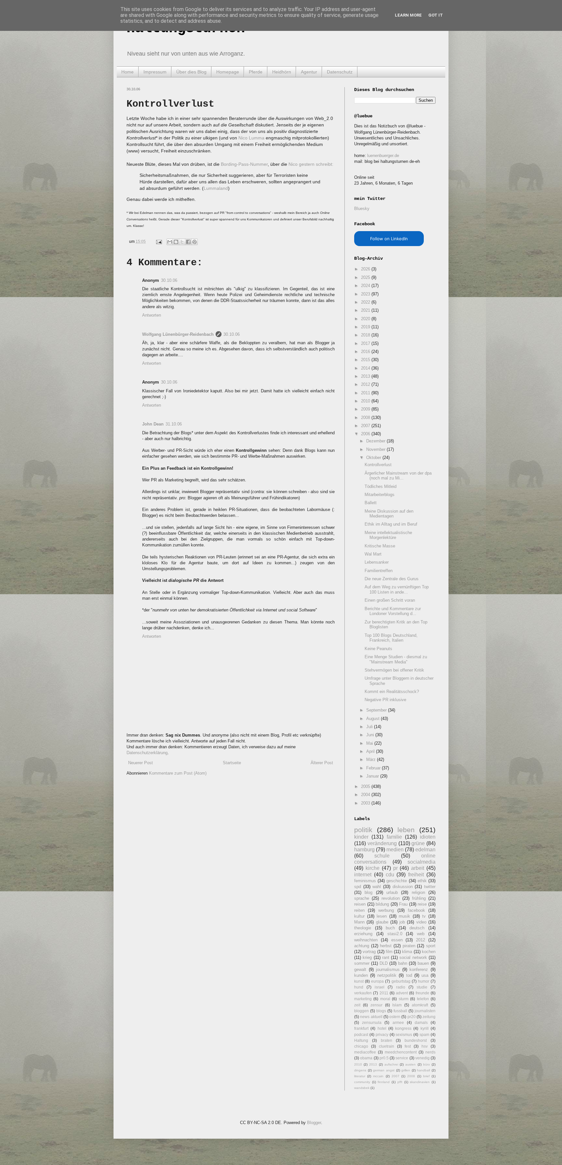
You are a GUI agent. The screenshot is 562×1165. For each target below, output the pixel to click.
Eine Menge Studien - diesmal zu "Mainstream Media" (396, 659)
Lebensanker (377, 562)
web (420, 933)
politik (363, 829)
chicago (361, 1046)
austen (410, 1064)
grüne (418, 843)
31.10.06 (174, 424)
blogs (381, 1011)
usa (424, 975)
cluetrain (386, 1046)
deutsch (416, 927)
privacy (382, 1034)
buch (390, 927)
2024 (366, 285)
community (362, 1082)
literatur (359, 1076)
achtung (361, 945)
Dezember (376, 441)
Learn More (408, 15)
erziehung (363, 933)
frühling (419, 898)
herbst (386, 945)
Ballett (371, 502)
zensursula (371, 1022)
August (373, 718)
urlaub (392, 892)
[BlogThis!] (176, 242)
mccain (378, 1076)
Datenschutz (340, 71)
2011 (366, 392)
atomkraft (420, 1005)
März (371, 759)
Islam (397, 1005)
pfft (399, 1082)
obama (366, 1058)
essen (397, 939)
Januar (373, 776)
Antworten (151, 315)
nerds (430, 1052)
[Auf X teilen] (182, 242)
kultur (359, 916)
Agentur (309, 71)
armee (398, 1022)
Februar (374, 768)
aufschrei (391, 1064)
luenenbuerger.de (383, 155)
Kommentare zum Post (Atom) (178, 773)
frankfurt (361, 1028)
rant (385, 957)
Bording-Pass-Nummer (244, 164)
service (401, 1058)
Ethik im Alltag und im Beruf (391, 524)
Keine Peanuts (378, 648)
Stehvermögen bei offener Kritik (394, 670)
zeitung (428, 1016)
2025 (366, 277)
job (402, 922)
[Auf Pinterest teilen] (194, 242)
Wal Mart (373, 554)
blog (368, 892)
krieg (367, 957)
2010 (366, 401)
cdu (390, 874)
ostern (394, 1016)
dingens (360, 1070)
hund (358, 987)
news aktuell (371, 1016)
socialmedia (421, 862)
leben (406, 829)
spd (357, 886)
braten (386, 1040)
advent (402, 993)
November (376, 449)
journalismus (388, 969)
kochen (428, 951)
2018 (366, 335)
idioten (427, 837)
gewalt (360, 969)
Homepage (227, 71)
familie (394, 837)
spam (424, 1034)
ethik (422, 880)
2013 (366, 376)
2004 (366, 794)
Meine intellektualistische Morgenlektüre (388, 535)
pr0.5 (384, 1058)
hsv (424, 1046)
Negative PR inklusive (385, 699)
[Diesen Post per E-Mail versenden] (170, 242)
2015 (366, 359)
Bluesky (361, 208)
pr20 (412, 1016)
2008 (366, 417)
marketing (363, 999)
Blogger (314, 1122)
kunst (359, 981)
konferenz (418, 969)
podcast (361, 1034)
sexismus (403, 1034)
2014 (366, 368)
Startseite (232, 762)
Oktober (374, 457)
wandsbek (361, 1088)
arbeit (417, 868)
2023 (366, 294)
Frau (403, 904)
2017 (366, 343)
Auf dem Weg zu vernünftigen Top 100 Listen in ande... (397, 589)
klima (407, 951)
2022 (366, 302)
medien (395, 849)
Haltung (361, 1040)
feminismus (365, 880)
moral (385, 999)
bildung (382, 904)
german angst (384, 1070)
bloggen (361, 1011)
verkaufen (363, 993)
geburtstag (401, 981)
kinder (361, 837)
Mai (370, 743)
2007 (366, 425)
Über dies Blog (191, 71)
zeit (357, 1005)
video (421, 922)
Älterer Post (322, 762)
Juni (370, 734)
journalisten (425, 1011)
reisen (360, 904)
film (389, 951)
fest (408, 1046)
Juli (370, 726)
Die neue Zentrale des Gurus (392, 578)
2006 (366, 433)
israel (379, 987)
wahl (376, 886)
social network (413, 957)
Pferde (255, 71)
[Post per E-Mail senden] (158, 241)
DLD (384, 963)
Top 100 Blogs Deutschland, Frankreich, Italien (391, 638)
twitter (429, 886)
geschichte (396, 880)
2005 (366, 786)
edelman (425, 849)
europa (377, 981)
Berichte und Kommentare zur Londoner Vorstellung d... (393, 611)
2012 (366, 384)
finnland (384, 1082)
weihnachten (366, 939)
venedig (422, 1058)
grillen (405, 1070)
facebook (416, 910)
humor (423, 981)
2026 (366, 269)
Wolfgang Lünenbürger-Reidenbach (178, 334)
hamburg (364, 849)
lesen (382, 916)
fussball (400, 1011)
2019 (366, 326)
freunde (422, 993)
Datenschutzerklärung (147, 752)
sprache (361, 898)
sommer (361, 963)
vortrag (369, 951)
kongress (403, 1028)
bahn (402, 963)
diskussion (403, 886)
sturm (403, 999)
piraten (409, 945)
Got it (435, 15)
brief (426, 1076)
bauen (423, 963)
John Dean (153, 424)
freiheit (416, 874)
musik (404, 916)
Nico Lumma (251, 137)
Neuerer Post (140, 762)
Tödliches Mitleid (380, 486)
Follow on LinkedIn (389, 238)
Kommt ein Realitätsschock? (392, 691)
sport (430, 945)
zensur (376, 1005)
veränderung (382, 843)
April (371, 751)
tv (424, 916)
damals (421, 1022)
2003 (366, 803)
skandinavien (420, 1082)
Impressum (155, 71)
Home (127, 71)
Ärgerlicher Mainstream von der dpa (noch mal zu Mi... (398, 476)
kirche (373, 868)
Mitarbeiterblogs (380, 494)
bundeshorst (416, 1040)
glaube (382, 922)
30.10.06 (169, 280)
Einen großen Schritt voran (390, 600)
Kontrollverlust (378, 464)
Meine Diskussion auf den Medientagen (389, 514)
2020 (366, 318)
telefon (423, 999)
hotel (382, 1028)
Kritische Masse (380, 545)
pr (395, 868)
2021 (366, 310)
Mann (359, 922)
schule (382, 855)
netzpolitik (386, 975)
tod (409, 975)
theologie (362, 927)
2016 (366, 351)
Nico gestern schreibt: (310, 164)
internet (362, 874)
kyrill (425, 1028)
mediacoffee (365, 1052)
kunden (361, 975)
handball (423, 1070)
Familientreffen (379, 570)
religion (418, 892)
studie (422, 987)
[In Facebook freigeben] (188, 242)
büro (426, 1064)
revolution (390, 898)
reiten (359, 910)
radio (400, 987)
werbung (386, 910)
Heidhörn (281, 71)
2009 (366, 409)
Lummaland (216, 188)
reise (422, 904)
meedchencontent (401, 1052)
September (377, 710)
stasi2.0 (394, 933)
